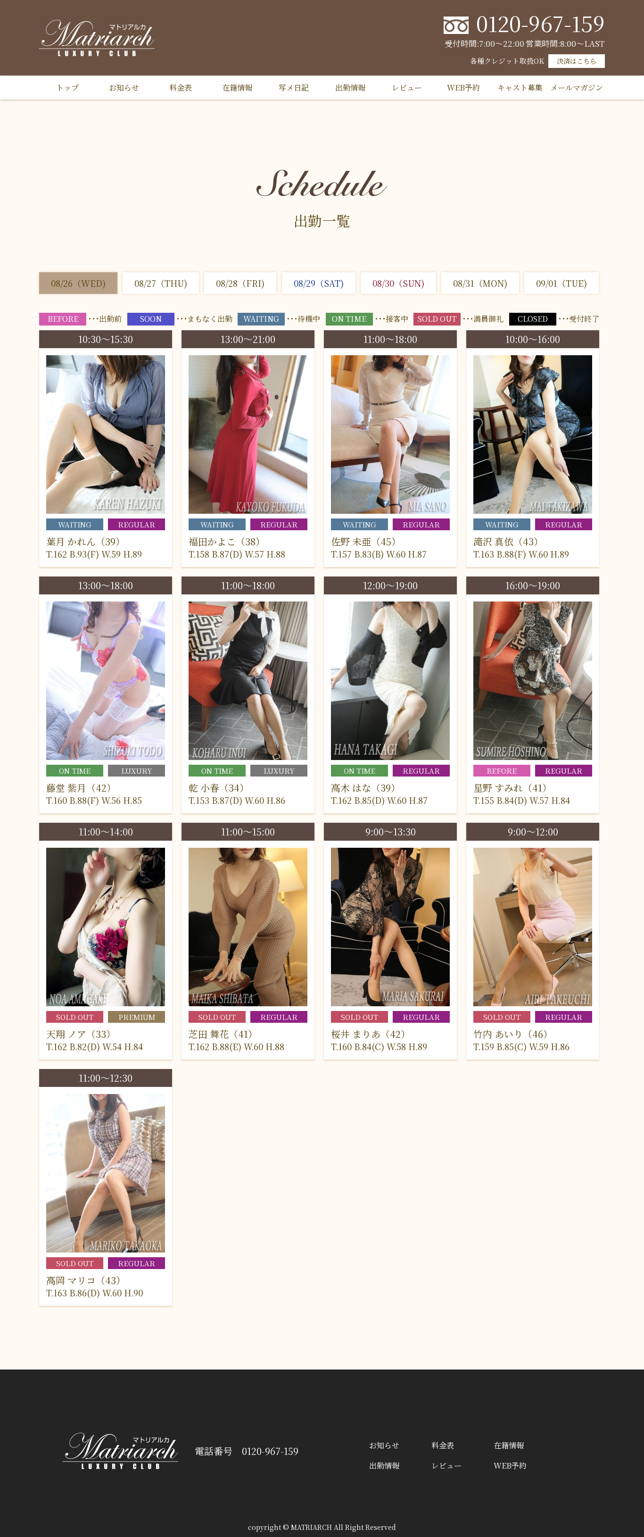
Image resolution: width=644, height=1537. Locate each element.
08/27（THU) (160, 283)
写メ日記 (294, 87)
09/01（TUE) (561, 283)
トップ (67, 87)
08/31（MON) (480, 283)
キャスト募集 (520, 87)
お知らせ (124, 87)
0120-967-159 (540, 23)
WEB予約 (463, 87)
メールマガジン (576, 87)
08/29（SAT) (319, 283)
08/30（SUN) (398, 283)
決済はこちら (576, 61)
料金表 (180, 87)
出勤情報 (350, 87)
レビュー (407, 87)
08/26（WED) (78, 283)
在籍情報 (237, 87)
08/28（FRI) (240, 283)
